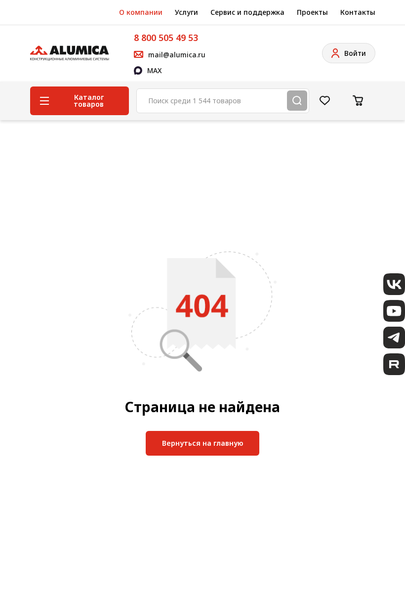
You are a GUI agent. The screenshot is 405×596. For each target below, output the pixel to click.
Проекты (312, 12)
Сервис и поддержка (247, 12)
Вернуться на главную (202, 443)
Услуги (186, 12)
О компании (140, 12)
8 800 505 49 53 (166, 37)
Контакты (357, 12)
